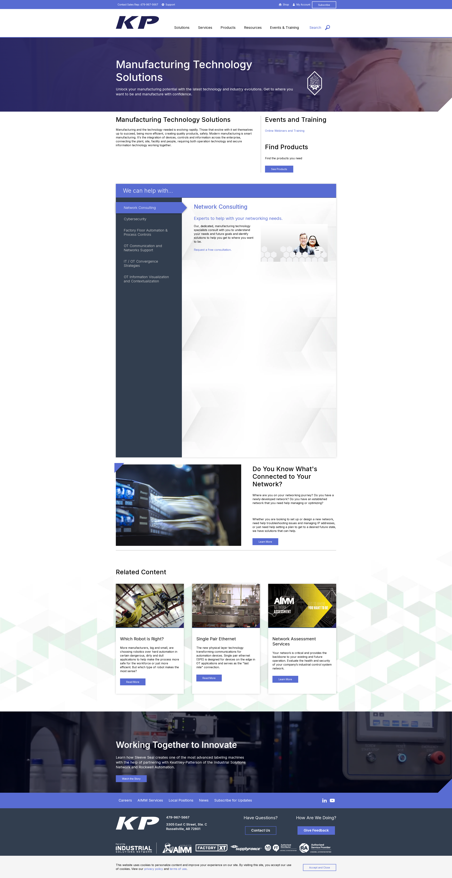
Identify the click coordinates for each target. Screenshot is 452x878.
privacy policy (153, 869)
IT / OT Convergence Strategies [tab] (141, 263)
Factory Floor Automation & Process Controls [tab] (146, 232)
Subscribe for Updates (233, 800)
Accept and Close (319, 867)
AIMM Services (150, 800)
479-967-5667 (177, 817)
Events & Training (284, 27)
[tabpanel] (259, 327)
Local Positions (181, 800)
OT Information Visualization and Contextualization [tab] (146, 279)
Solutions (181, 27)
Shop (286, 4)
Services (205, 27)
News (204, 800)
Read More (132, 681)
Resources (253, 27)
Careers (125, 800)
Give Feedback (316, 830)
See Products (279, 169)
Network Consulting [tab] (140, 208)
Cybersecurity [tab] (135, 219)
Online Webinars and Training (284, 130)
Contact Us (260, 830)
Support (170, 4)
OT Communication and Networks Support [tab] (143, 248)
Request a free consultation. (212, 249)
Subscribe (324, 4)
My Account (303, 4)
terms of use (178, 869)
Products (228, 27)
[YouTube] (332, 800)
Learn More (265, 541)
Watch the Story (131, 778)
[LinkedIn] (324, 800)
